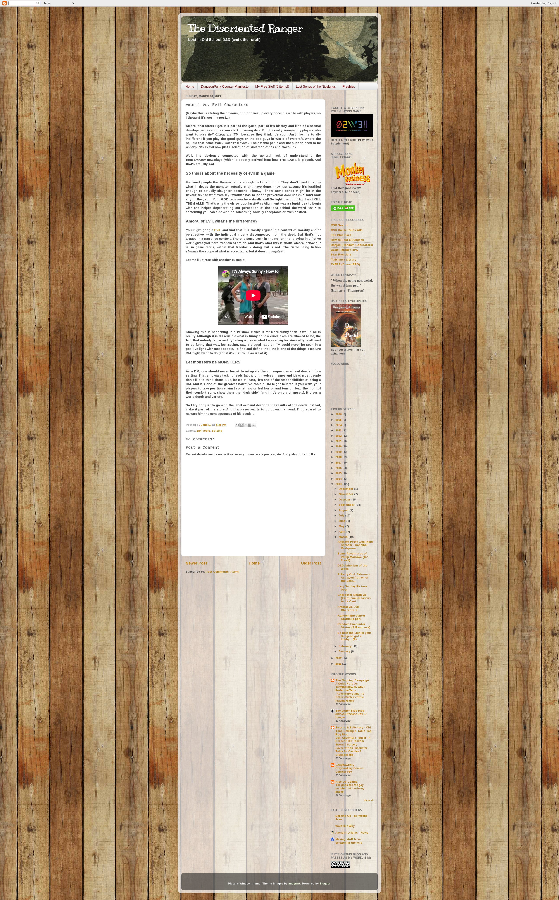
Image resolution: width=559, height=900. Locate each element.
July (342, 515)
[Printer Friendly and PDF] (343, 209)
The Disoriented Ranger (245, 28)
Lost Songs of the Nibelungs (316, 86)
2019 (338, 451)
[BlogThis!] (241, 425)
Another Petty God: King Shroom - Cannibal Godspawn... (355, 545)
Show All (368, 800)
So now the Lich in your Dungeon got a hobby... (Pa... (354, 636)
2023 (338, 430)
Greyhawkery (344, 764)
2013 (338, 484)
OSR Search (339, 225)
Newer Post (196, 563)
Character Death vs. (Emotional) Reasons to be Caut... (354, 598)
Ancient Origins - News (351, 832)
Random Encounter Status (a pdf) (351, 617)
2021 (338, 441)
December (346, 488)
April (342, 531)
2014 (338, 478)
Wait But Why (345, 826)
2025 (338, 419)
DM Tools (203, 430)
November (346, 494)
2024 (338, 425)
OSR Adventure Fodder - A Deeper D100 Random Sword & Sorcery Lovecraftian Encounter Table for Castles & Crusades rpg (353, 746)
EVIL (217, 230)
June (342, 521)
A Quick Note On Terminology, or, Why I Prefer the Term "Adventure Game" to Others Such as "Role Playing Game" (350, 692)
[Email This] (237, 425)
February (345, 646)
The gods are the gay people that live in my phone (349, 788)
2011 (338, 663)
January (345, 651)
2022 (338, 435)
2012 (338, 658)
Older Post (311, 563)
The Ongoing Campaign (352, 680)
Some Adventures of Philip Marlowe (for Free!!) (353, 557)
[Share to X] (245, 425)
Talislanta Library (343, 259)
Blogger (324, 883)
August (344, 510)
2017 (338, 462)
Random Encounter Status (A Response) (354, 626)
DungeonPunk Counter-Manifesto (224, 86)
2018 (338, 457)
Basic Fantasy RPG (344, 249)
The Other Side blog (349, 710)
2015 (338, 473)
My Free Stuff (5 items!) (272, 86)
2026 (338, 414)
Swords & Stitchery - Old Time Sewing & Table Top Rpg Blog (353, 731)
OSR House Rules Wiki (346, 230)
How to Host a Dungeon (347, 240)
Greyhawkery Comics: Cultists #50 (349, 770)
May (342, 526)
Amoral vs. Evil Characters (348, 608)
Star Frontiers (341, 254)
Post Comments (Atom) (222, 571)
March (344, 537)
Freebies (349, 86)
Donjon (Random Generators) (352, 245)
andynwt (294, 883)
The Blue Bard (341, 235)
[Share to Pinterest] (254, 425)
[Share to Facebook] (250, 425)
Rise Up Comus (346, 781)
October (345, 499)
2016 (338, 468)
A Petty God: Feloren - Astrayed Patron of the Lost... (354, 577)
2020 (338, 446)
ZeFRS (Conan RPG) (345, 264)
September (347, 504)
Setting (217, 430)
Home (189, 86)
